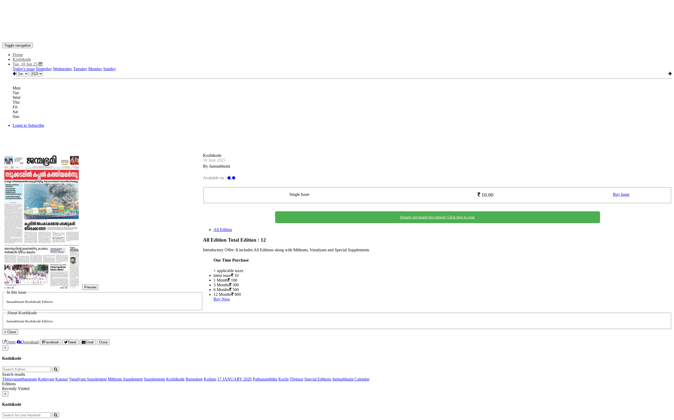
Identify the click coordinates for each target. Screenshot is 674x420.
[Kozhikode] (337, 34)
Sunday (109, 69)
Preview (90, 287)
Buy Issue (621, 194)
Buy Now (222, 299)
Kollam (210, 379)
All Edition (223, 229)
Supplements (154, 379)
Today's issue (24, 69)
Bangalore (194, 379)
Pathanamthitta (265, 379)
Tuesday (80, 69)
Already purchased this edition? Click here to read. (437, 217)
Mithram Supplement (125, 379)
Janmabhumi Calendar (350, 379)
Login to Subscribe (28, 125)
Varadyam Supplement (88, 379)
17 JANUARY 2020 (234, 379)
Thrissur (296, 379)
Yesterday (44, 69)
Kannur (61, 379)
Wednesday (62, 69)
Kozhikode (175, 379)
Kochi (283, 379)
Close (103, 342)
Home (18, 54)
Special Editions (317, 379)
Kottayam (46, 379)
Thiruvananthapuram (19, 379)
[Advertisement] (98, 14)
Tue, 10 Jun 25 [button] (25, 64)
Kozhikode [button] (22, 59)
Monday (95, 69)
